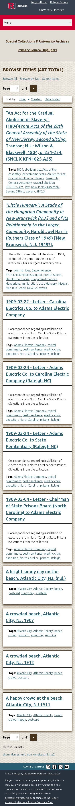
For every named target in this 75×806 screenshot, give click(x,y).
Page (6, 88)
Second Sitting (15, 191)
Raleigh (55, 353)
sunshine (41, 593)
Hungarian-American (44, 279)
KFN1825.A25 (15, 187)
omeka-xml (40, 754)
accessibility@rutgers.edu (18, 798)
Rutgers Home (39, 2)
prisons (45, 353)
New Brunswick (37, 288)
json (29, 754)
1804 (20, 169)
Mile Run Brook (16, 288)
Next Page (33, 88)
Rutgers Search (59, 2)
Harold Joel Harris (17, 279)
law (27, 187)
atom (6, 754)
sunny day (27, 593)
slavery (30, 191)
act (39, 169)
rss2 (52, 754)
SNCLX (40, 191)
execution (12, 353)
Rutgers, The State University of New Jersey (37, 773)
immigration (29, 283)
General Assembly (20, 182)
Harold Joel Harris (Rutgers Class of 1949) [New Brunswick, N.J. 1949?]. (37, 225)
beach (58, 588)
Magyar (63, 283)
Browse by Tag (29, 78)
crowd (12, 635)
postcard (14, 593)
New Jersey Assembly (45, 187)
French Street (52, 274)
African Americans (34, 174)
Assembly (52, 178)
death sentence (33, 349)
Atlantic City (24, 588)
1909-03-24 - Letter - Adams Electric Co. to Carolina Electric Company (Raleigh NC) (37, 374)
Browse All (10, 78)
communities (22, 270)
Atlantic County (43, 588)
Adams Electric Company (30, 345)
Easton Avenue (41, 270)
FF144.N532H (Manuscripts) (24, 274)
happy (22, 719)
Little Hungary (48, 283)
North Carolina (29, 353)
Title (22, 99)
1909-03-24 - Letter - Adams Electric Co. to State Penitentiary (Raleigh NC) (34, 440)
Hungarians (13, 283)
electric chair (52, 349)
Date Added (52, 99)
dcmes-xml (18, 754)
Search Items (50, 78)
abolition (30, 169)
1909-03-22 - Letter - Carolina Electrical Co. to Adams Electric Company (37, 308)
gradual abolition (44, 182)
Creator (36, 99)
